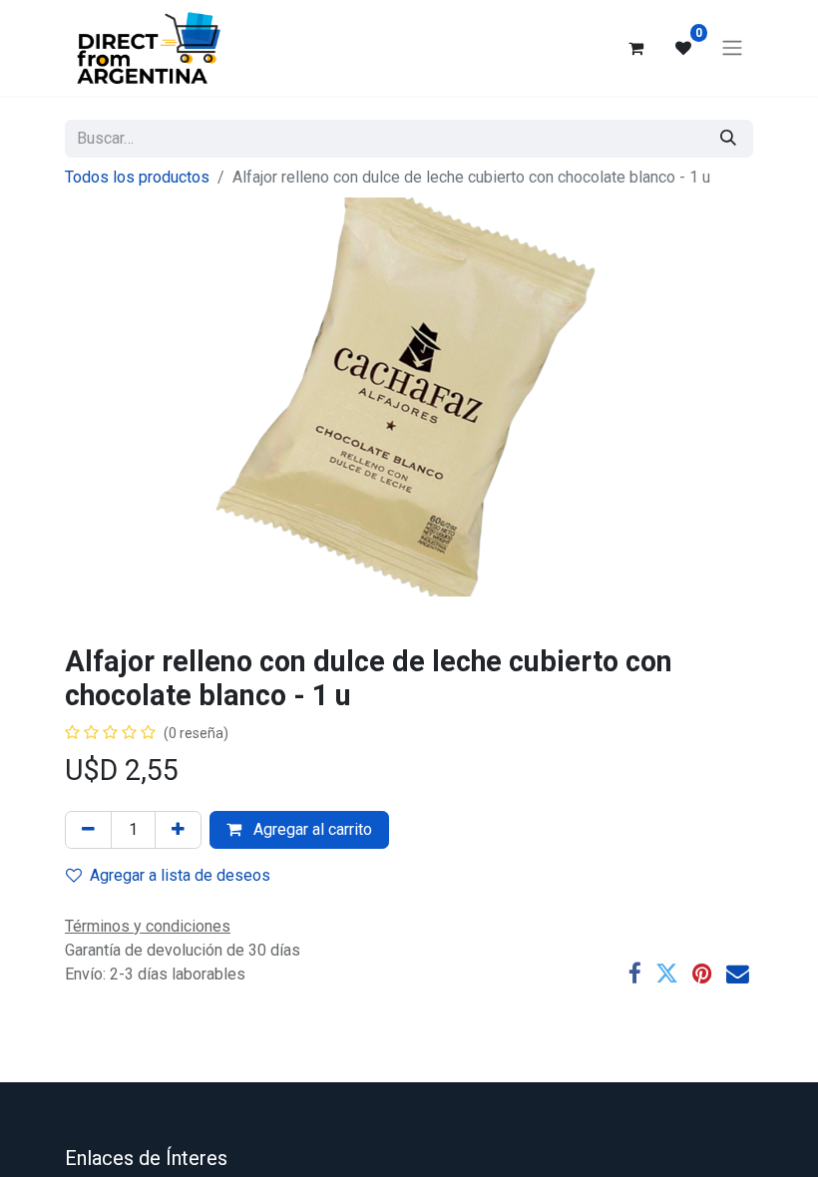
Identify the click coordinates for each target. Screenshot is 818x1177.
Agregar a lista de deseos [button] (180, 875)
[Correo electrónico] (737, 974)
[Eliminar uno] (88, 830)
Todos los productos (137, 177)
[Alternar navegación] (732, 48)
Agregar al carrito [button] (310, 829)
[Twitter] (666, 974)
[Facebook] (634, 974)
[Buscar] (728, 139)
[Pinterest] (702, 974)
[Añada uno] (178, 830)
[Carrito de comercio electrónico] (635, 48)
